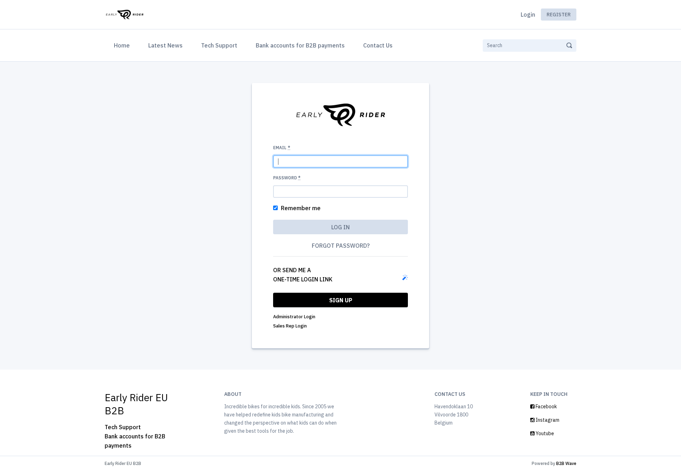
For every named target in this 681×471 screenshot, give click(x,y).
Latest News (165, 45)
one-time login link (302, 279)
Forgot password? (341, 245)
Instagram (547, 420)
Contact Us (378, 45)
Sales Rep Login (290, 326)
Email (281, 147)
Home (123, 45)
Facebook (546, 406)
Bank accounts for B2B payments (300, 45)
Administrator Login (294, 317)
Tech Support (219, 45)
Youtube (544, 433)
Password (286, 177)
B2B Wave (566, 463)
